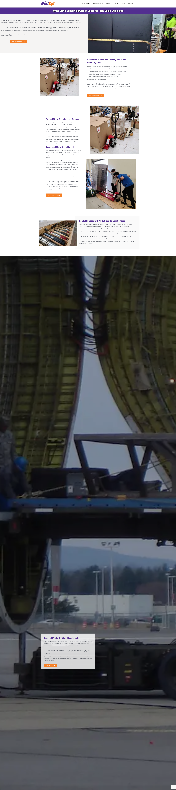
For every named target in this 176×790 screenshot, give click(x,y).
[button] (90, 3)
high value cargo (116, 238)
